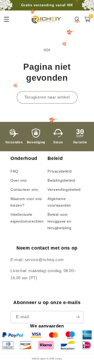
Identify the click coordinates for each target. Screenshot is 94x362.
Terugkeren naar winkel (47, 97)
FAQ (14, 171)
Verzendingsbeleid (64, 189)
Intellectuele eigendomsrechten (27, 217)
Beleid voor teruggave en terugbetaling (59, 221)
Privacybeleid (60, 171)
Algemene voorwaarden (59, 202)
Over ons (18, 180)
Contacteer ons (24, 189)
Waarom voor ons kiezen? (26, 202)
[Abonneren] (77, 317)
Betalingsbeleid (61, 180)
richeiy (58, 358)
